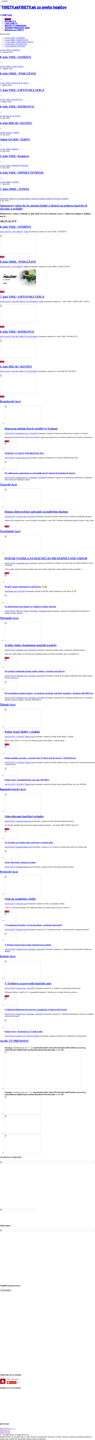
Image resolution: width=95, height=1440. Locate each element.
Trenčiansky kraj (10, 531)
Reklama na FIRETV (14, 30)
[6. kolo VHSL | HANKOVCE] (23, 1114)
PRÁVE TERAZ (22, 611)
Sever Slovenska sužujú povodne (20, 862)
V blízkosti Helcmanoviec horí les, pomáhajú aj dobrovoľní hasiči (36, 1009)
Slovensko (33, 478)
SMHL (26, 267)
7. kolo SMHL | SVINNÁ (14, 189)
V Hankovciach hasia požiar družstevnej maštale (28, 945)
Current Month (5, 1290)
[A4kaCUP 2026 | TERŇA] (23, 1153)
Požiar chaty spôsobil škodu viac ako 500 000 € (27, 780)
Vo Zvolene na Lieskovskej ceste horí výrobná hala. (29, 842)
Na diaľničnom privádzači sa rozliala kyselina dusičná (30, 606)
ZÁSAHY (33, 433)
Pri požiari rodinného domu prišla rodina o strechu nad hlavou (35, 671)
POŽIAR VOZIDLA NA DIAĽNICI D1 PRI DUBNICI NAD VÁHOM (46, 558)
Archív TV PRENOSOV (14, 1040)
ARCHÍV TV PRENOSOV (15, 26)
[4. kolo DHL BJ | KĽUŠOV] (23, 1133)
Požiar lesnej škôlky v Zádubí (22, 731)
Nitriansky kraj (9, 618)
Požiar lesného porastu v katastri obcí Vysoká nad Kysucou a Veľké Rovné (40, 758)
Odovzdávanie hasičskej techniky (24, 816)
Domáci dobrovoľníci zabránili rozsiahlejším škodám (36, 511)
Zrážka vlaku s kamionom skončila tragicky (31, 645)
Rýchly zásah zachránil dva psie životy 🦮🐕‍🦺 (26, 586)
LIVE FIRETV (11, 23)
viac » (2, 257)
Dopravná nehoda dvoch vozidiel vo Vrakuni (31, 428)
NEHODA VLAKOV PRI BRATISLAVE (24, 453)
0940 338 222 (5, 1433)
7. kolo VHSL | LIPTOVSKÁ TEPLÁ (19, 42)
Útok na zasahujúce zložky (20, 898)
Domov (8, 19)
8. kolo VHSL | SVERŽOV (15, 38)
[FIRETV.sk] (6, 15)
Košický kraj (7, 956)
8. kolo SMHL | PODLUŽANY (16, 40)
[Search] (1, 1)
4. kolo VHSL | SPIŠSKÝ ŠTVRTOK (22, 172)
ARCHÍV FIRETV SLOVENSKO (25, 302)
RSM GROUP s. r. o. (7, 1429)
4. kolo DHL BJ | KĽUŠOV (15, 46)
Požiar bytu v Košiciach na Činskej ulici (24, 1031)
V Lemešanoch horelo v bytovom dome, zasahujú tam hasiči (33, 925)
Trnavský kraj (8, 484)
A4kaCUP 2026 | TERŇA (15, 139)
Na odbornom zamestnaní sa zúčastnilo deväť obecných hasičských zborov (40, 473)
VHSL (26, 232)
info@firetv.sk (5, 1431)
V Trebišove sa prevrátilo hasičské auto (28, 983)
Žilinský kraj (8, 704)
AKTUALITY (10, 21)
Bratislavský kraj (10, 401)
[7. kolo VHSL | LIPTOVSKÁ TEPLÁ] (43, 1088)
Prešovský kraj (9, 871)
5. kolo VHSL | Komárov (14, 156)
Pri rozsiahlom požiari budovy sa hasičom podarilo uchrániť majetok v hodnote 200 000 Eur (49, 693)
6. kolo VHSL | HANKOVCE (16, 44)
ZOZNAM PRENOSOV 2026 (17, 28)
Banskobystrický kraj (13, 789)
